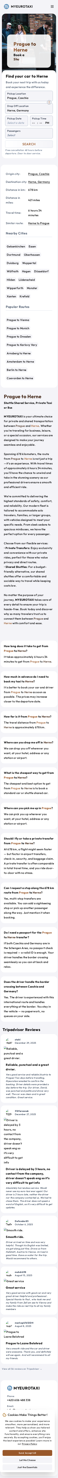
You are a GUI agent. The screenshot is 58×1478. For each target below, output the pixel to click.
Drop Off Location (18, 106)
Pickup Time (39, 118)
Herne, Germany (39, 181)
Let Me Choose (27, 1460)
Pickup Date (14, 118)
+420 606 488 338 (18, 1400)
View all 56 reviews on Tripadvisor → (22, 1368)
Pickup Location (16, 93)
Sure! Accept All (27, 1452)
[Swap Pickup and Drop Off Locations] (49, 102)
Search (29, 144)
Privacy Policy (29, 1443)
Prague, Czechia (38, 174)
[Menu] (52, 6)
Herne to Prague (38, 223)
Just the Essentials (27, 1467)
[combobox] (29, 98)
